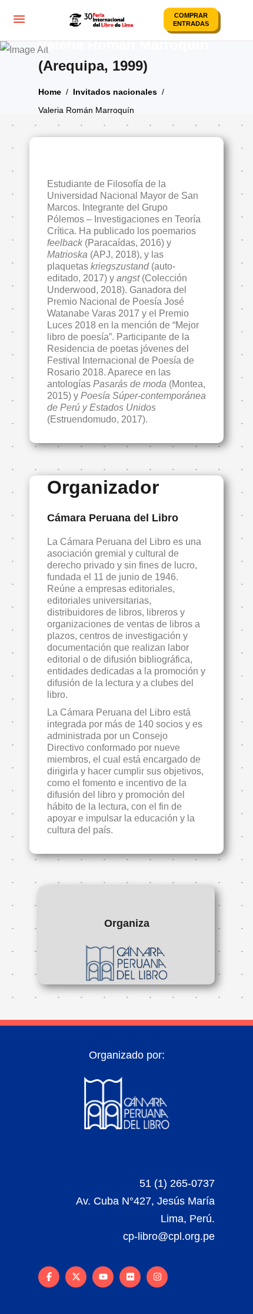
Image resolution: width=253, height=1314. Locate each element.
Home (49, 91)
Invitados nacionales (115, 91)
